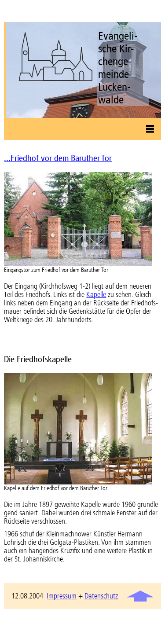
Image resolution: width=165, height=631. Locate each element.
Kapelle (96, 294)
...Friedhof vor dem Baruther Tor (58, 158)
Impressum (62, 596)
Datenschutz (101, 596)
